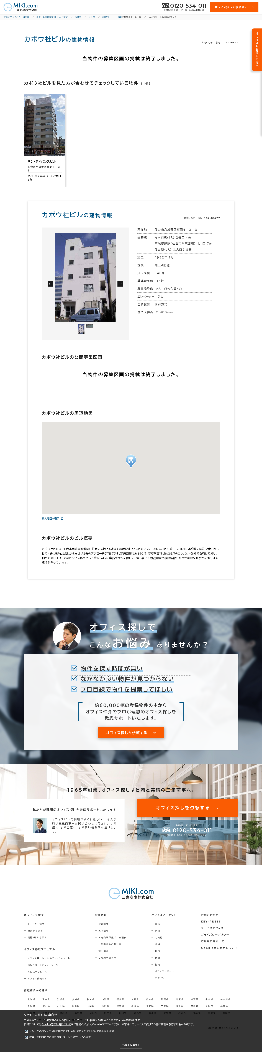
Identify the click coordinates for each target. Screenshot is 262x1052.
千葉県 (194, 999)
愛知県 (150, 1006)
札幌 (157, 944)
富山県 (46, 1006)
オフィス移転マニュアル (39, 949)
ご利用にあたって (213, 941)
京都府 (194, 1006)
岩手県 (61, 999)
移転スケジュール (37, 972)
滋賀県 (180, 1006)
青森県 (46, 999)
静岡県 (135, 1006)
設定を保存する (131, 1045)
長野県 (105, 1006)
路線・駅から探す (37, 937)
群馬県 (165, 999)
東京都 (209, 999)
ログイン (160, 978)
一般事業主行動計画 (110, 944)
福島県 (120, 999)
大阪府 (209, 1006)
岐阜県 (120, 1006)
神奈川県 (225, 999)
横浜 (157, 958)
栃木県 (150, 999)
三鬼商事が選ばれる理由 (113, 937)
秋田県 (91, 999)
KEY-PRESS (211, 921)
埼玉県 (180, 999)
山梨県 (91, 1006)
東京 (157, 924)
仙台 (157, 951)
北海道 (31, 999)
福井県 (76, 1006)
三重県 (165, 1006)
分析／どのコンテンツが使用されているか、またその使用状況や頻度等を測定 (71, 1031)
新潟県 (31, 1006)
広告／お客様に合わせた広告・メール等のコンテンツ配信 (60, 1037)
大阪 (157, 931)
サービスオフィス (212, 928)
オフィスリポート (164, 971)
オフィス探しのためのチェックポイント (49, 958)
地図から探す (35, 931)
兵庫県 (224, 1006)
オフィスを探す (34, 915)
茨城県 (135, 999)
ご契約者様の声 (108, 958)
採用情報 (104, 951)
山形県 (105, 999)
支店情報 (104, 931)
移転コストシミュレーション (43, 965)
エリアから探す (36, 924)
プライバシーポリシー (215, 935)
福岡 (157, 964)
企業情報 (101, 915)
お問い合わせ (210, 915)
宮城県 (76, 999)
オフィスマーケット (163, 915)
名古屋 (159, 937)
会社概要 (104, 924)
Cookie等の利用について (56, 1024)
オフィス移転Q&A (38, 978)
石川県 (61, 1006)
